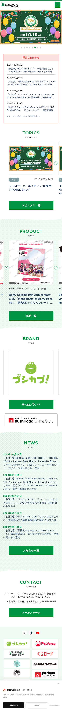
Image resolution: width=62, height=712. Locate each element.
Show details (54, 705)
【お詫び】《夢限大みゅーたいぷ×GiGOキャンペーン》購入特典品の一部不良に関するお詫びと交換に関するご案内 (31, 534)
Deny (36, 705)
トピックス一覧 (31, 205)
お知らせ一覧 (31, 550)
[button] (21, 47)
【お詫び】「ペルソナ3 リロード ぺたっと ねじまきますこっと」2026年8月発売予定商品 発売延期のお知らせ (30, 503)
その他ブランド (31, 404)
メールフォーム (31, 612)
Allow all (14, 705)
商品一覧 (31, 315)
